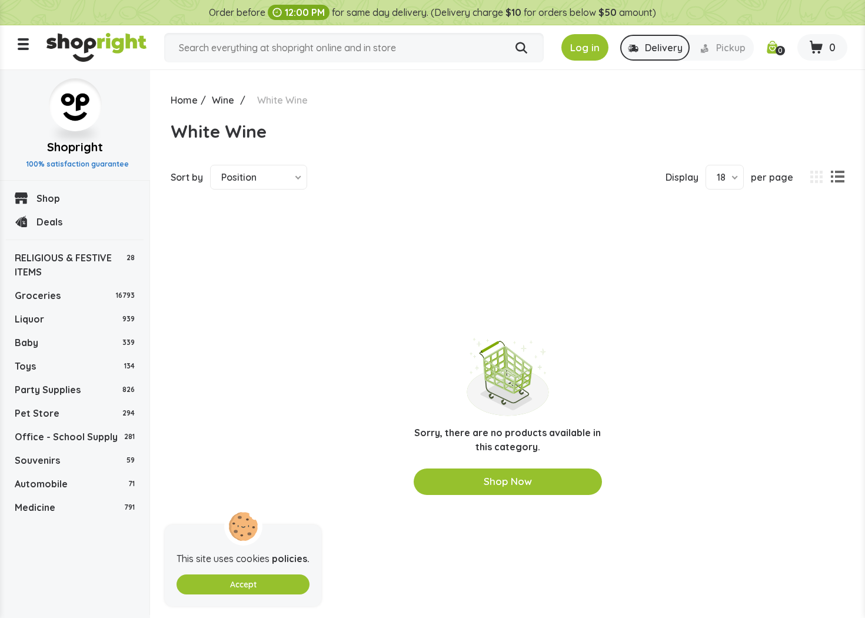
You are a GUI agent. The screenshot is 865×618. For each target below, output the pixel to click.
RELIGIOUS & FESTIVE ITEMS (75, 265)
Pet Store (75, 413)
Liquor (75, 319)
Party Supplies (75, 390)
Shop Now (508, 481)
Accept (243, 584)
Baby (75, 342)
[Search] (521, 48)
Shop (48, 198)
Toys (75, 366)
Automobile (75, 484)
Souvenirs (75, 460)
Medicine (75, 507)
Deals (49, 222)
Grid (816, 177)
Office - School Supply (75, 437)
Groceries (75, 295)
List (837, 177)
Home (184, 100)
